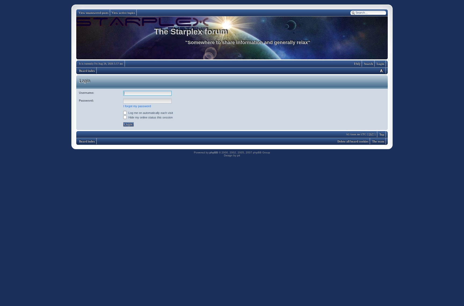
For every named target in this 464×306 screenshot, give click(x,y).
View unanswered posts (93, 12)
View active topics (123, 12)
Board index (87, 70)
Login (380, 63)
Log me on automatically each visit (150, 112)
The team (378, 141)
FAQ (357, 63)
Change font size (381, 70)
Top (381, 134)
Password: (86, 100)
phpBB (213, 152)
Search (368, 63)
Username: (86, 92)
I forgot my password (137, 106)
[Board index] (232, 37)
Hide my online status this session (150, 117)
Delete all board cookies (353, 141)
